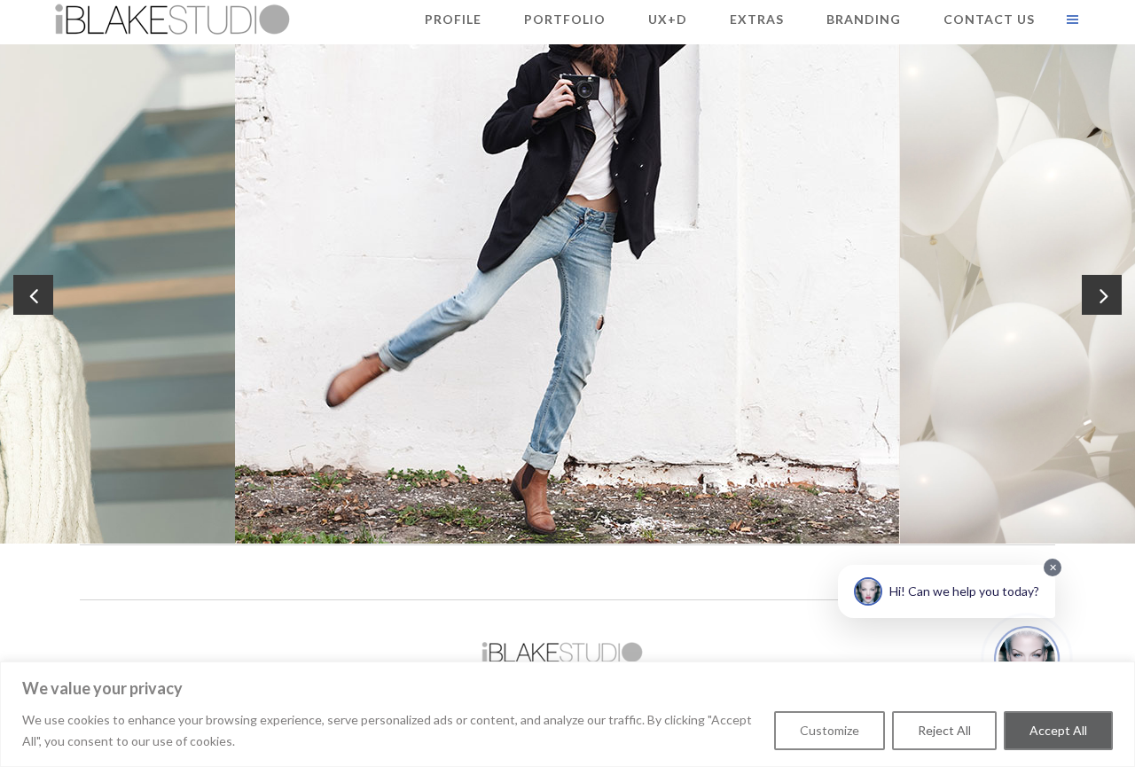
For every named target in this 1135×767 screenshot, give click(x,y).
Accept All (1058, 730)
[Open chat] (1026, 658)
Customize (829, 730)
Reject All (944, 730)
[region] (567, 714)
